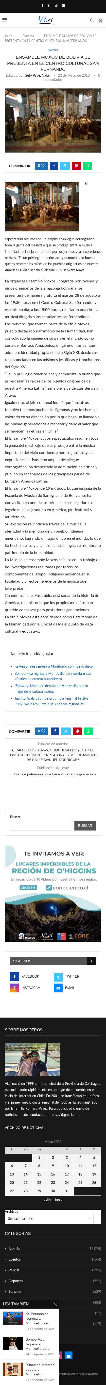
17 (67, 1174)
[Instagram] (56, 6)
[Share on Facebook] (54, 166)
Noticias (55, 1249)
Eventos (28, 36)
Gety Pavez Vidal (37, 75)
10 (67, 1166)
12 (94, 1166)
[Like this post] (43, 166)
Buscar (15, 817)
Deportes (55, 1281)
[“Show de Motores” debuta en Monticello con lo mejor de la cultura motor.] (13, 1369)
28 (26, 1191)
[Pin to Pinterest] (76, 166)
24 (67, 1183)
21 (26, 1183)
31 (67, 1191)
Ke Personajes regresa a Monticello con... (38, 1318)
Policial (55, 1270)
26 (94, 1183)
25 (80, 1183)
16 (53, 1174)
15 (39, 1174)
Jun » (58, 1200)
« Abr (48, 1200)
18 (80, 1174)
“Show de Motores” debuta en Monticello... (40, 1369)
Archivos (11, 1211)
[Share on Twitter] (65, 166)
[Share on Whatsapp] (87, 166)
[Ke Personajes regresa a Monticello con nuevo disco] (13, 1318)
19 (94, 1174)
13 (12, 1174)
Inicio (8, 36)
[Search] (91, 20)
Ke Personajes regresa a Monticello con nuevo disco (54, 666)
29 (39, 1191)
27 (12, 1191)
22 (39, 1183)
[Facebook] (42, 6)
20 (12, 1183)
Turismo (55, 1292)
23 (53, 1183)
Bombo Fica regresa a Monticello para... (39, 1344)
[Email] (63, 6)
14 (26, 1174)
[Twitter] (49, 6)
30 (53, 1191)
